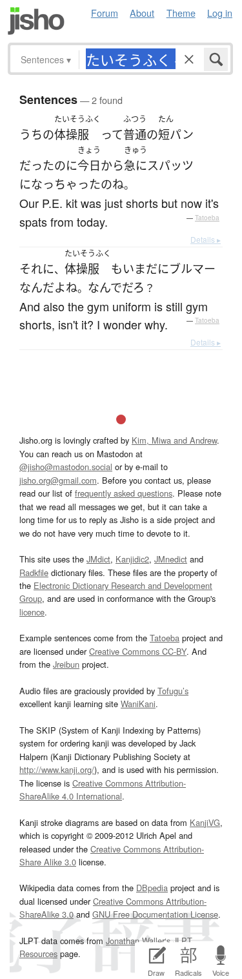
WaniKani (138, 703)
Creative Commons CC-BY (138, 651)
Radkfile (33, 572)
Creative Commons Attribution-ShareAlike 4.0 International (102, 789)
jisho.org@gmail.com (58, 480)
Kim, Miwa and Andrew (174, 440)
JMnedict (170, 559)
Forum (104, 12)
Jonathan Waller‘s (138, 940)
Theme (181, 12)
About (142, 12)
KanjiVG (205, 822)
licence (32, 612)
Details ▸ (205, 239)
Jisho (36, 21)
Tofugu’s (172, 691)
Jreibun (66, 664)
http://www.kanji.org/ (56, 769)
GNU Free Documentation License (155, 914)
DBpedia (152, 887)
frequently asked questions (123, 493)
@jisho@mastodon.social (65, 466)
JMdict (98, 559)
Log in (219, 12)
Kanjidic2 (132, 559)
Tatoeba (207, 217)
